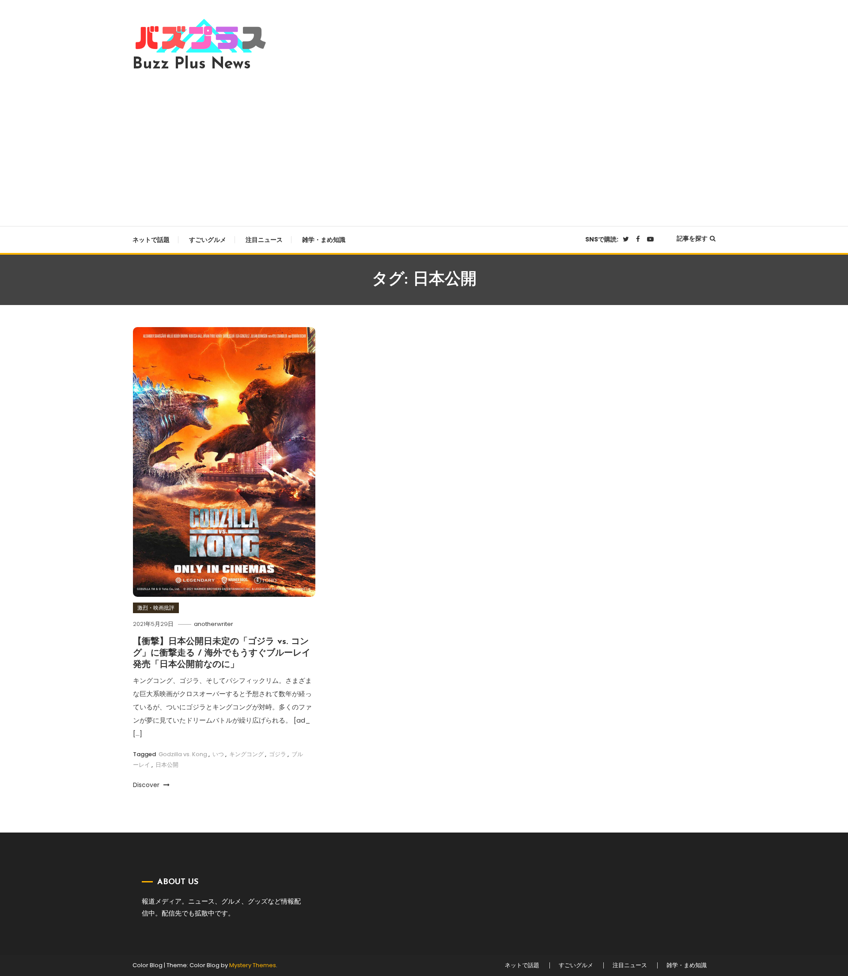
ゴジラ (277, 754)
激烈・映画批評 (155, 607)
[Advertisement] (424, 146)
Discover (147, 784)
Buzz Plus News (191, 64)
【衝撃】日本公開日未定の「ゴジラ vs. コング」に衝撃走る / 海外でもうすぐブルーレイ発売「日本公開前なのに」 (221, 653)
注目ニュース (264, 239)
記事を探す (692, 238)
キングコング (246, 754)
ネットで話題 (151, 239)
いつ (218, 754)
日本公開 (166, 765)
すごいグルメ (207, 239)
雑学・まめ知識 (323, 239)
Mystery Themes (252, 965)
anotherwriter (213, 624)
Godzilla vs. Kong (183, 754)
